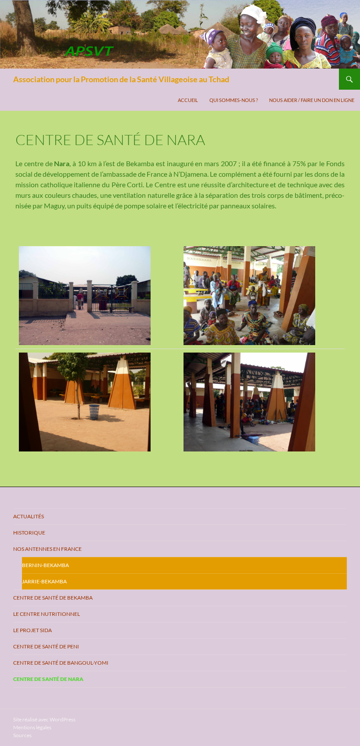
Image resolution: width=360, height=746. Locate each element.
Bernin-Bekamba (45, 565)
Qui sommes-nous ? (233, 100)
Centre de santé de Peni (46, 646)
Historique (29, 532)
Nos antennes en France (47, 549)
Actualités (28, 516)
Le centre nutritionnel (46, 614)
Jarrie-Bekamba (44, 581)
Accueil (188, 100)
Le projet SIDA (32, 630)
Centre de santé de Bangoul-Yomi (60, 662)
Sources (22, 735)
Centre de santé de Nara (48, 679)
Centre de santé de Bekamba (53, 597)
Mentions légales (32, 727)
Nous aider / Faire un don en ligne (311, 100)
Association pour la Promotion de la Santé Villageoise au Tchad (121, 79)
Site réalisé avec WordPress (44, 719)
